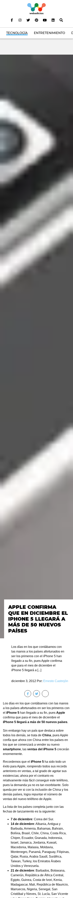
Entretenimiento (49, 33)
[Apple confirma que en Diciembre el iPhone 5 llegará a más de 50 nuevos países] (36, 346)
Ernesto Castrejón (55, 681)
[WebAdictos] (36, 8)
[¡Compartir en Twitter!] (36, 693)
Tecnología (17, 33)
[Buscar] (61, 20)
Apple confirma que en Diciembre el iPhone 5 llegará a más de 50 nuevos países (38, 618)
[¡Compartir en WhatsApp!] (45, 693)
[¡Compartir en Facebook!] (27, 693)
